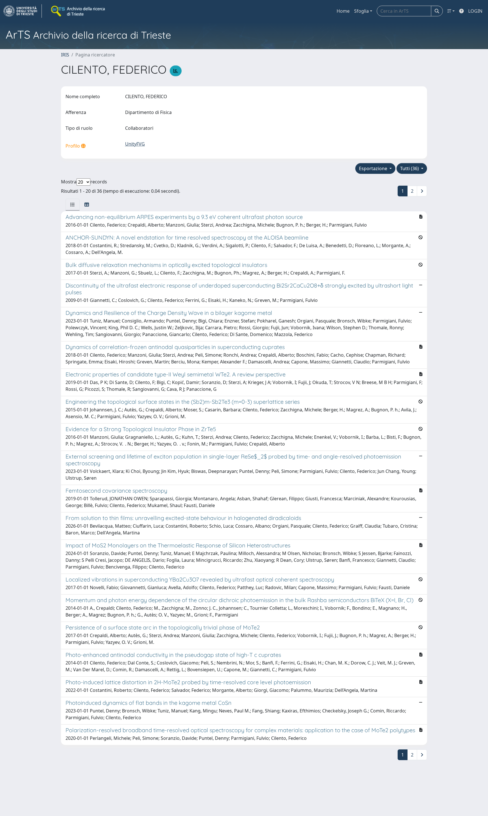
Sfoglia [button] (361, 11)
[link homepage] (22, 11)
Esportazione (373, 168)
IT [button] (449, 11)
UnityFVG (135, 144)
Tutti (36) (410, 168)
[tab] (73, 204)
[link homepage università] (78, 11)
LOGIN (475, 11)
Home (343, 11)
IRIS (65, 55)
